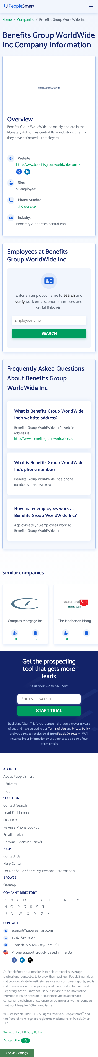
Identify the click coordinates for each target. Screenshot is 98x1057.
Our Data (10, 820)
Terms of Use (57, 728)
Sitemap (9, 885)
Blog (6, 791)
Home (7, 20)
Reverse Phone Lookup (21, 827)
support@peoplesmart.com (32, 930)
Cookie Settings (17, 1053)
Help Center (12, 864)
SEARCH (49, 333)
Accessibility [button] (11, 1040)
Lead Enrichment (16, 813)
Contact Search (15, 805)
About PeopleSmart (18, 777)
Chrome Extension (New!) (22, 842)
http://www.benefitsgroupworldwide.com (46, 165)
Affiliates (10, 784)
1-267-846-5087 (23, 938)
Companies (25, 20)
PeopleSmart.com (68, 733)
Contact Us (12, 856)
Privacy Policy (81, 728)
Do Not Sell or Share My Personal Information (39, 871)
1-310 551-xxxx (26, 206)
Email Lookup (13, 835)
